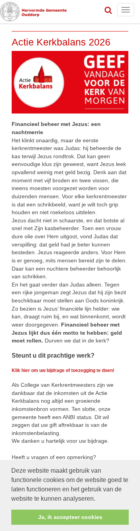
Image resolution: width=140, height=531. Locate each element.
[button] (98, 499)
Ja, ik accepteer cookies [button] (70, 517)
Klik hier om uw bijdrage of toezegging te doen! (63, 370)
